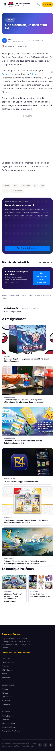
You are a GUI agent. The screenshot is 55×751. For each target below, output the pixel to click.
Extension (26, 186)
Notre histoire (8, 716)
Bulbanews (35, 74)
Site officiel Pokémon (11, 731)
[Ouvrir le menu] (4, 4)
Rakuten (6, 74)
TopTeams (6, 700)
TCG (5, 191)
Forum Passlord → (44, 262)
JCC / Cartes (7, 670)
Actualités (6, 678)
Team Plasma (17, 191)
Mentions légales (9, 727)
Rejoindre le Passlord (27, 248)
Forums (5, 693)
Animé (4, 674)
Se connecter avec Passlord (41, 278)
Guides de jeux (8, 662)
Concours (6, 704)
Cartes (6, 186)
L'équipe (5, 720)
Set (42, 186)
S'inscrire (47, 4)
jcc (35, 186)
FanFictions (7, 697)
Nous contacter (8, 723)
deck (15, 186)
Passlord (5, 689)
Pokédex (5, 666)
